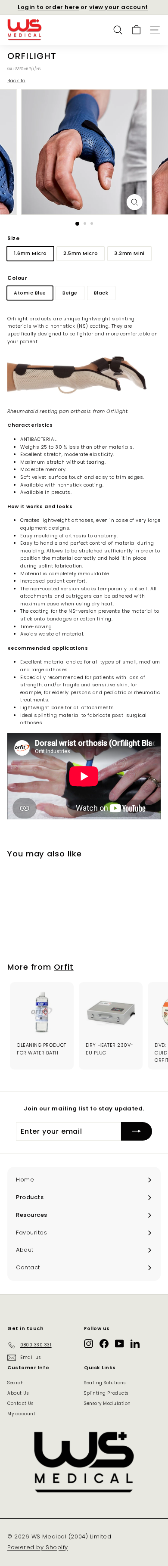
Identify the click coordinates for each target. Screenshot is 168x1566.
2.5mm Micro (80, 253)
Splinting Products (106, 1393)
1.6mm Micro (30, 253)
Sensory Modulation (107, 1403)
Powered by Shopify (37, 1547)
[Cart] (136, 30)
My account (21, 1414)
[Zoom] (134, 202)
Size (13, 238)
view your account (118, 7)
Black (101, 292)
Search (15, 1383)
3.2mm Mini (129, 253)
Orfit (64, 966)
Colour (17, 278)
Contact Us (20, 1403)
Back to (16, 80)
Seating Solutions (104, 1383)
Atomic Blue (30, 292)
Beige (70, 292)
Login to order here (48, 7)
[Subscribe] (136, 1131)
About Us (17, 1393)
